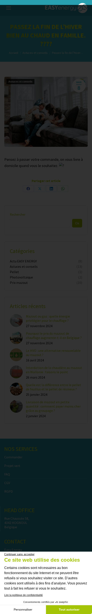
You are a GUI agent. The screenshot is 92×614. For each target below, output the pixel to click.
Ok (77, 223)
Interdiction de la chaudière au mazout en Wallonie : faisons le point (54, 370)
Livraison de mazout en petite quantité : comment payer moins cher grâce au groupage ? (53, 406)
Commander (13, 457)
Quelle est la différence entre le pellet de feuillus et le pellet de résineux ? (53, 387)
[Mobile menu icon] (8, 8)
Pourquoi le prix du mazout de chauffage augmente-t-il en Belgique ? (54, 335)
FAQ (7, 474)
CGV (7, 483)
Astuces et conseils (20, 81)
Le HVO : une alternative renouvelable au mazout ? (53, 352)
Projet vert (12, 466)
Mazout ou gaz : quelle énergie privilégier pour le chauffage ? (48, 318)
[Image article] (16, 320)
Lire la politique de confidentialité (23, 595)
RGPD (8, 491)
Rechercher (17, 214)
